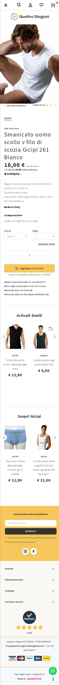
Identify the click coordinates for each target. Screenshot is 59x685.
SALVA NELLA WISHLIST (16, 106)
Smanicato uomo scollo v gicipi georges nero (15, 364)
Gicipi (7, 118)
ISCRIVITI (30, 531)
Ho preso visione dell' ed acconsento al (30, 540)
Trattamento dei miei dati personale (21, 542)
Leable (44, 355)
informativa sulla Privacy (34, 537)
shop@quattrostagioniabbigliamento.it (25, 646)
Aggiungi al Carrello (32, 268)
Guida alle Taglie (46, 244)
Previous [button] (3, 64)
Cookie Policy (38, 674)
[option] (29, 64)
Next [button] (56, 64)
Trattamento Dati (22, 674)
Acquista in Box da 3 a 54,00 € (34, 274)
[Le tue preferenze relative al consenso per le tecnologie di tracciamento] (53, 679)
